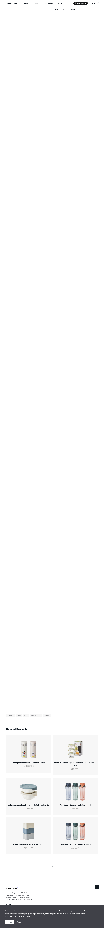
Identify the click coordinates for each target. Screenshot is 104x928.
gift (19, 716)
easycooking (36, 716)
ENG (92, 3)
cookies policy (67, 911)
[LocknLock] (11, 888)
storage (47, 716)
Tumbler (11, 716)
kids (26, 716)
